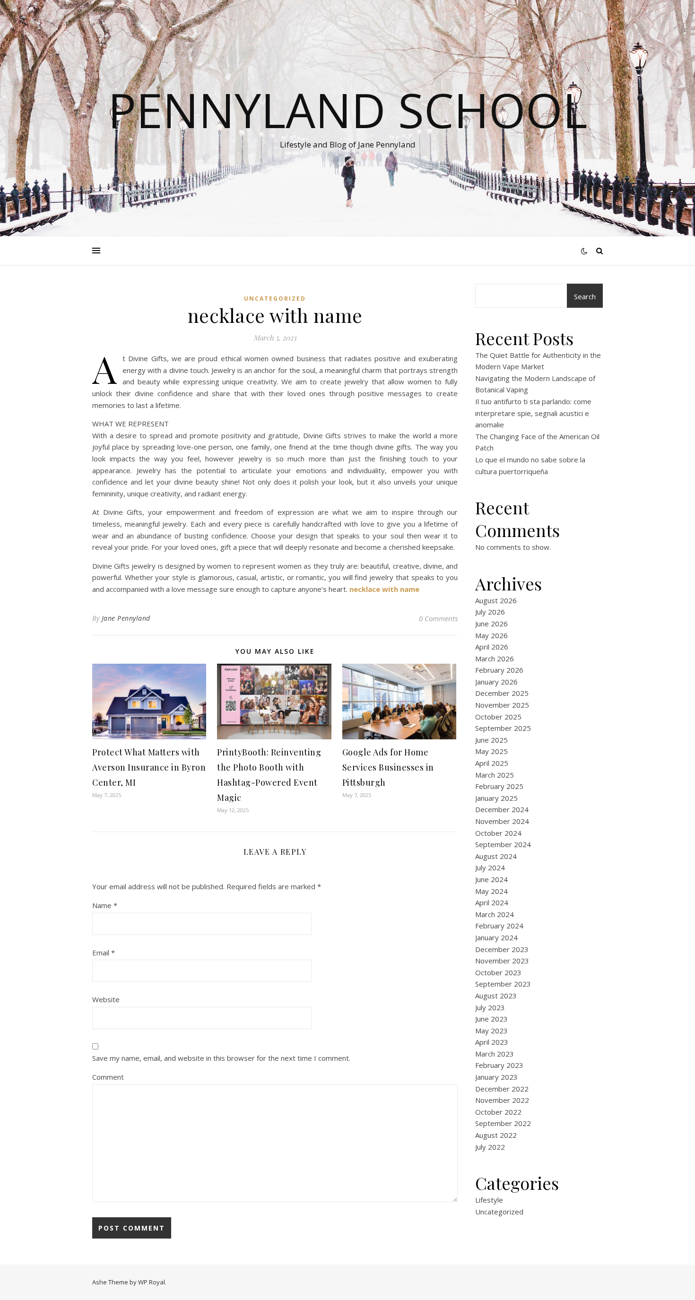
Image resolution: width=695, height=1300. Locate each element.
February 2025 (499, 786)
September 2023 (503, 983)
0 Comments (438, 618)
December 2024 (502, 809)
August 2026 (496, 600)
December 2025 (502, 693)
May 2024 (491, 891)
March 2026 (494, 658)
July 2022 (490, 1147)
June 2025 (491, 740)
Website (106, 999)
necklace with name (384, 589)
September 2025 (503, 728)
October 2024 (498, 833)
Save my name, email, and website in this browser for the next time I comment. (221, 1058)
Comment (108, 1077)
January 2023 (496, 1077)
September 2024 (503, 844)
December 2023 (502, 949)
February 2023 (499, 1065)
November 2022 (502, 1100)
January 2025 (496, 798)
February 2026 (499, 670)
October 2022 (498, 1112)
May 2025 (491, 751)
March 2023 (494, 1053)
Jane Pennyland (126, 618)
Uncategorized (275, 299)
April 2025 (491, 763)
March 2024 (494, 914)
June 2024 (491, 879)
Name (104, 905)
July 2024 (490, 867)
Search (585, 296)
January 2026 (496, 681)
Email (103, 952)
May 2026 (491, 635)
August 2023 (496, 995)
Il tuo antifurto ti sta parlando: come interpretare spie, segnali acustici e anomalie (533, 413)
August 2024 (496, 856)
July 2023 (490, 1007)
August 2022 (496, 1135)
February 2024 (499, 925)
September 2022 (503, 1123)
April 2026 (491, 646)
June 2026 (491, 623)
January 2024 (496, 937)
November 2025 (502, 705)
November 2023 (502, 960)
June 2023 (491, 1018)
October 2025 (498, 716)
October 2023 (498, 972)
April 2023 (491, 1042)
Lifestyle (489, 1200)
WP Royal (151, 1282)
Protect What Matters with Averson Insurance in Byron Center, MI (149, 767)
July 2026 (490, 611)
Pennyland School (347, 109)
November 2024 (502, 821)
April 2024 (491, 902)
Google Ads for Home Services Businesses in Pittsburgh (388, 767)
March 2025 (494, 775)
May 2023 (491, 1030)
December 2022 (502, 1088)
